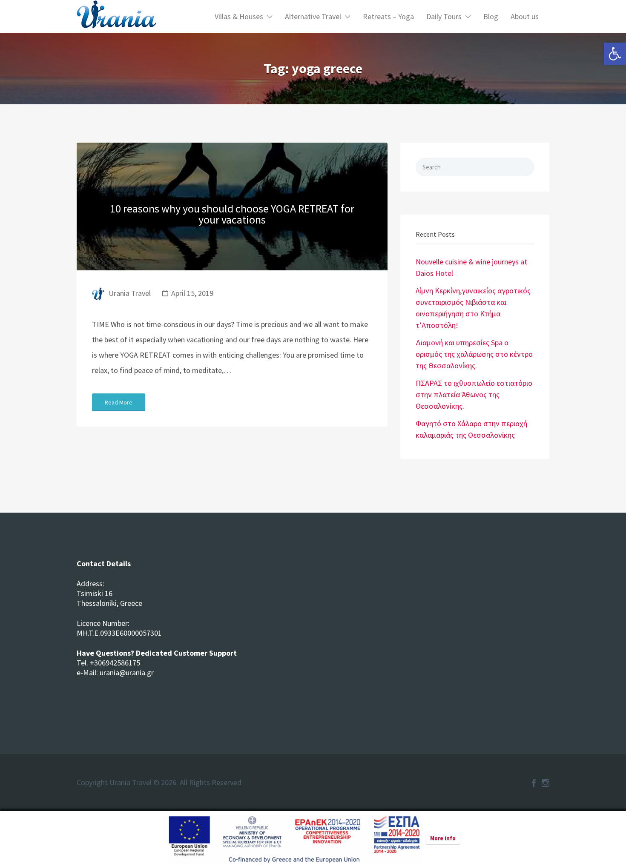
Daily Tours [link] (444, 16)
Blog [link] (490, 16)
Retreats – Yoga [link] (388, 16)
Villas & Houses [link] (239, 16)
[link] (615, 54)
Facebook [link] (534, 783)
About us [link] (525, 16)
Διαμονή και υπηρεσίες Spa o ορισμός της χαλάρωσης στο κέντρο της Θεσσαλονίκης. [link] (474, 354)
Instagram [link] (545, 783)
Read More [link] (118, 402)
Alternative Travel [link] (313, 16)
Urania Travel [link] (130, 293)
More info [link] (443, 838)
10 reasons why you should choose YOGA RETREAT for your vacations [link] (232, 214)
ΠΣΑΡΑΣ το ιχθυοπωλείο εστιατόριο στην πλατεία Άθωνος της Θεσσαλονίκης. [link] (474, 394)
